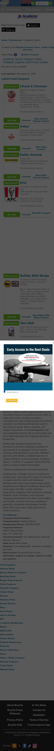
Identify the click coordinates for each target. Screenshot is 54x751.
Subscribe (12, 400)
